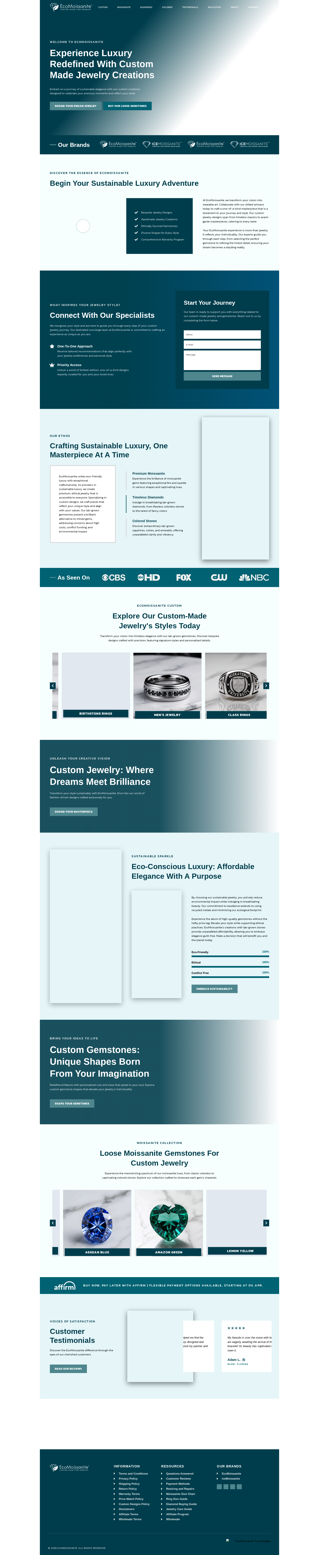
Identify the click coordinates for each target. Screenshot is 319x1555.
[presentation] (53, 685)
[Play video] (83, 226)
